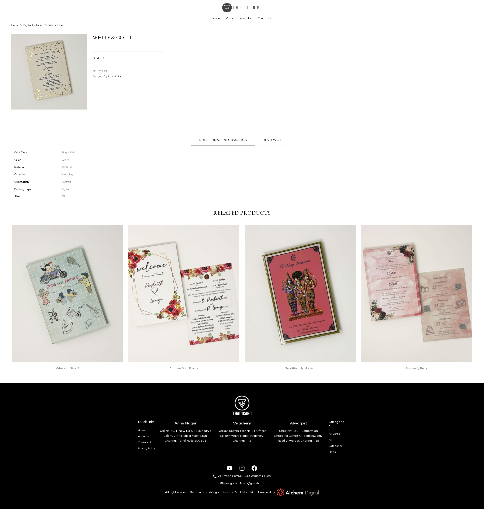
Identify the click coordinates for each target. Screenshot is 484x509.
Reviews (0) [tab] (274, 140)
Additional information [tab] (223, 140)
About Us (245, 18)
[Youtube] (229, 468)
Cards (229, 18)
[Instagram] (242, 468)
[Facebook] (254, 468)
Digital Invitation (33, 25)
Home (216, 18)
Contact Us (265, 18)
